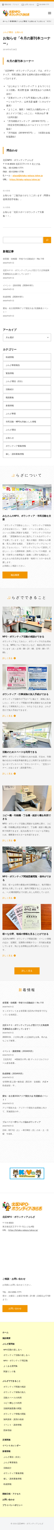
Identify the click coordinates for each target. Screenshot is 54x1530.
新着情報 (10, 405)
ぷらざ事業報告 (13, 365)
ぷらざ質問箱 (8, 1344)
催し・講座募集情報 (15, 454)
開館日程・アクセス (12, 4)
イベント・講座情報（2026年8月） (19, 285)
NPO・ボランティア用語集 (15, 1360)
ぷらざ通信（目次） (15, 381)
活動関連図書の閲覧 (12, 1408)
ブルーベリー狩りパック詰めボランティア (21, 1122)
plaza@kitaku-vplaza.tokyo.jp (28, 175)
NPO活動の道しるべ (12, 1349)
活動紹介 (10, 389)
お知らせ (19, 32)
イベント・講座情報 (12, 1425)
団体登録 (7, 1430)
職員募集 (10, 397)
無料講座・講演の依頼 (13, 1419)
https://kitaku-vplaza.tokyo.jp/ (25, 179)
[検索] (47, 240)
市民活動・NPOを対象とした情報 (21, 422)
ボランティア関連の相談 (14, 1387)
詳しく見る (7, 658)
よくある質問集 (10, 1366)
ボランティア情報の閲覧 (14, 1414)
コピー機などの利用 (12, 1403)
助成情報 (10, 357)
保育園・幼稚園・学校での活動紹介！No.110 (23, 259)
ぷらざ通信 (8, 32)
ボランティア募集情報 (16, 446)
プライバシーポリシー (12, 1505)
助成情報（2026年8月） (14, 297)
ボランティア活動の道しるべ (16, 1355)
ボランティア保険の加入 (14, 1392)
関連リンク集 (9, 1371)
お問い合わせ (29, 4)
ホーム (5, 1332)
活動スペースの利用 (12, 1397)
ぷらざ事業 (11, 413)
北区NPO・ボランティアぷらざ (30, 1524)
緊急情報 (10, 373)
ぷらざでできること (11, 1381)
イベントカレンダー (11, 1445)
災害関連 (6, 1440)
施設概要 (15, 575)
